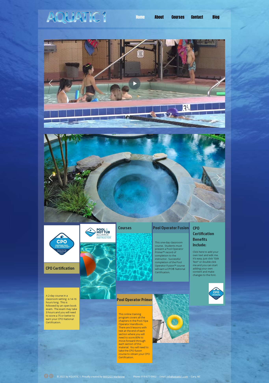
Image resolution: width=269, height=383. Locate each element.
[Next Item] (218, 83)
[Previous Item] (50, 83)
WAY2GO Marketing (114, 376)
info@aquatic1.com (177, 376)
